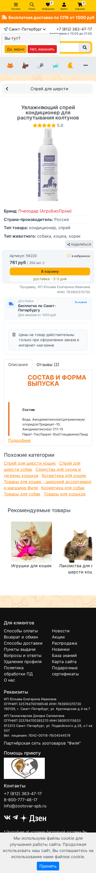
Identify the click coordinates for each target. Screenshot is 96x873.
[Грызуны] (40, 65)
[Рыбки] (55, 65)
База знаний (64, 655)
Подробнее (19, 440)
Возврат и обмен (21, 636)
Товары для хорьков (65, 493)
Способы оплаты (21, 630)
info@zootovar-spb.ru (25, 805)
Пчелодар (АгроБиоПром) (45, 211)
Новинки (61, 649)
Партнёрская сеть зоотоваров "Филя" (42, 743)
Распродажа (64, 643)
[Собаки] (25, 65)
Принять (48, 866)
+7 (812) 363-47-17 (74, 29)
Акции (58, 636)
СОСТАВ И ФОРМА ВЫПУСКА (57, 380)
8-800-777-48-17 (20, 799)
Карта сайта (64, 661)
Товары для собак (22, 493)
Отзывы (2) (48, 364)
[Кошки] (10, 65)
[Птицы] (70, 65)
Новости (61, 630)
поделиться (80, 244)
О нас (9, 680)
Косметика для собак (63, 487)
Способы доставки (23, 643)
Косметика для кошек (64, 475)
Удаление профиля (23, 661)
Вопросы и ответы (22, 655)
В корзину (50, 271)
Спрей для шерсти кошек (30, 463)
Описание (18, 364)
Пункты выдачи (20, 649)
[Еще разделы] (85, 65)
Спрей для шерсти (49, 88)
